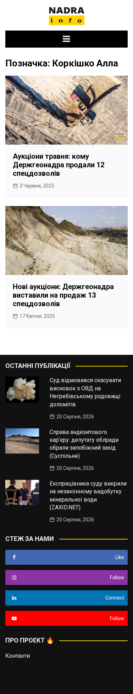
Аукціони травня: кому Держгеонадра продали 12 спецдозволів (58, 165)
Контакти (17, 655)
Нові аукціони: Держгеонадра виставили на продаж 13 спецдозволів (63, 295)
